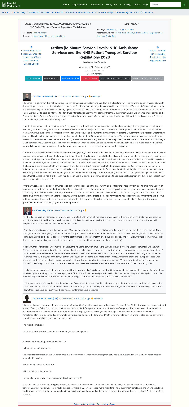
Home (5, 12)
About (137, 4)
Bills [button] (65, 4)
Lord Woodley (18, 12)
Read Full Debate (40, 33)
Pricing (127, 4)
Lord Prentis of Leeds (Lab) (45, 298)
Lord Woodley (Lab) (42, 210)
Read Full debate (51, 78)
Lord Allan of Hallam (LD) (44, 96)
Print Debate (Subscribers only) (148, 78)
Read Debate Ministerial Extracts (115, 78)
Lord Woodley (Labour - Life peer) (120, 29)
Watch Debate (91, 78)
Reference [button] (95, 4)
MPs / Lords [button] (112, 4)
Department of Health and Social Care (49, 36)
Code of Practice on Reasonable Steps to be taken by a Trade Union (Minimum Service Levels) (31, 57)
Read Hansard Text (70, 78)
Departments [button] (79, 4)
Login (145, 4)
